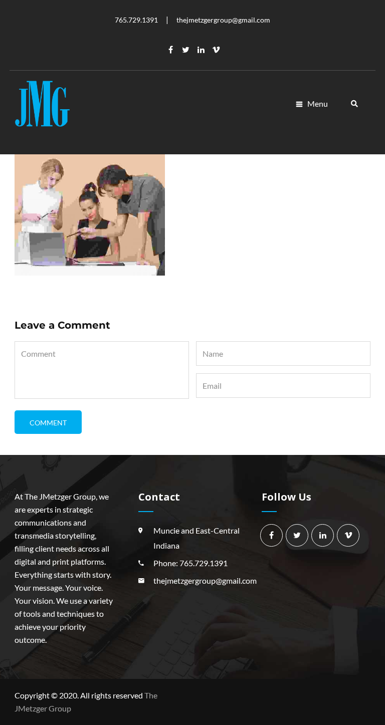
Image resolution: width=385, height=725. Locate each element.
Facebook (171, 50)
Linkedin (201, 50)
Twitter (186, 50)
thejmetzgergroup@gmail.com (205, 580)
